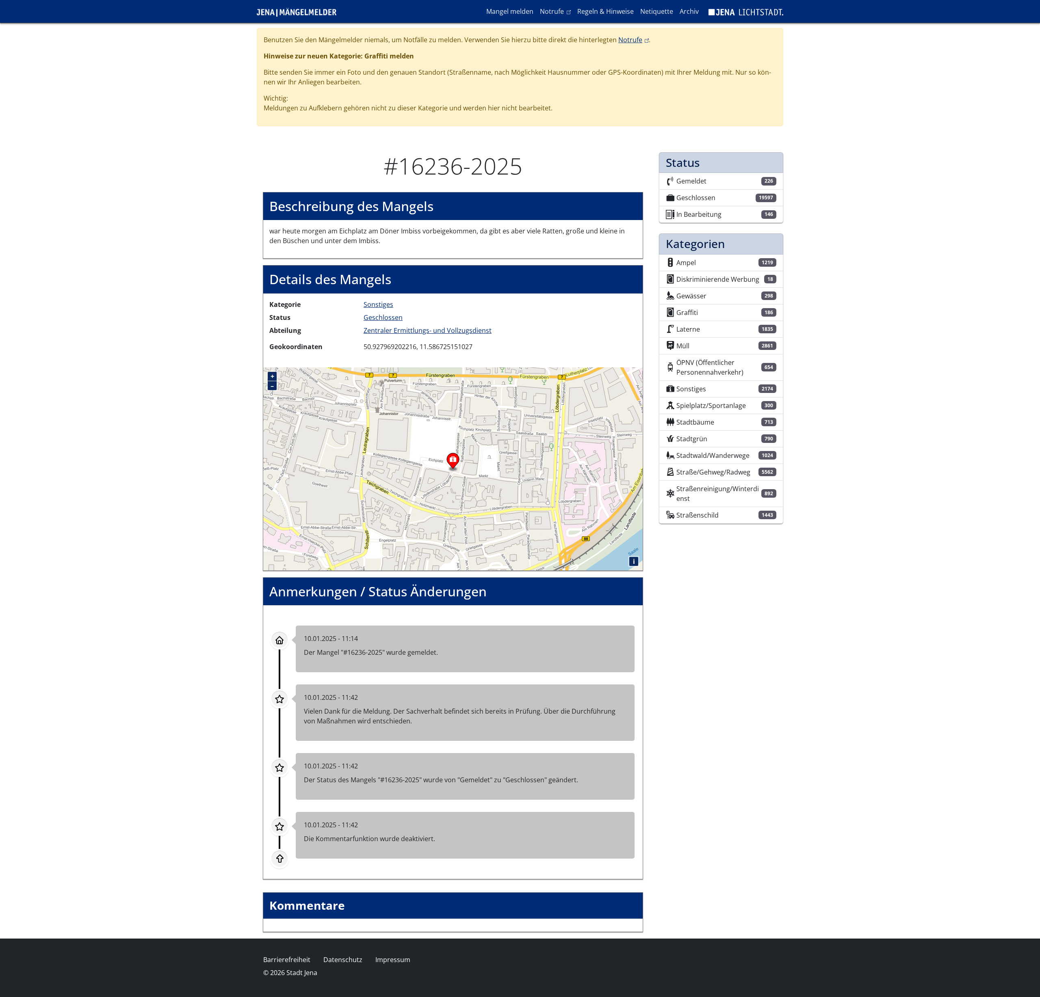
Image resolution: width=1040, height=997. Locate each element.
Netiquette (656, 11)
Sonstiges (378, 304)
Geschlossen (383, 317)
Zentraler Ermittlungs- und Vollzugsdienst (428, 330)
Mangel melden (509, 11)
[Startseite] (300, 11)
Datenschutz (342, 959)
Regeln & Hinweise (605, 11)
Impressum (392, 959)
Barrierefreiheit (286, 959)
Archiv (689, 11)
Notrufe (557, 11)
